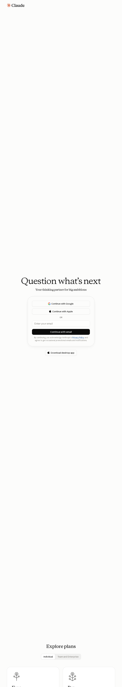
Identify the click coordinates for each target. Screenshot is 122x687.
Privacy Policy (78, 337)
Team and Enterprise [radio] (68, 656)
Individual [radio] (48, 656)
